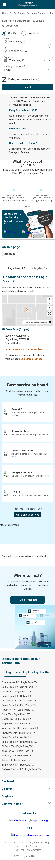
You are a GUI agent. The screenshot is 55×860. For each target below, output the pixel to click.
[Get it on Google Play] (19, 820)
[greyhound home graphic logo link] (27, 4)
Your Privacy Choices (30, 850)
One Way (13, 33)
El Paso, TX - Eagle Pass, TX (17, 746)
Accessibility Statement (28, 846)
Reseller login (10, 842)
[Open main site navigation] (4, 4)
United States (38, 13)
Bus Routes (19, 13)
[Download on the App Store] (39, 820)
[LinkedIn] (10, 835)
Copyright (46, 842)
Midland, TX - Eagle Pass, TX (17, 755)
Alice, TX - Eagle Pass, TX (16, 714)
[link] (27, 607)
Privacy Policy (32, 842)
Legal (21, 842)
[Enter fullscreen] (49, 313)
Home (5, 13)
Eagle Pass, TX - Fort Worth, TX (19, 705)
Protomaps (27, 322)
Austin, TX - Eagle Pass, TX (16, 691)
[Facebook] (7, 835)
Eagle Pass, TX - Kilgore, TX (17, 723)
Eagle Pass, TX (16, 268)
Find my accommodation (21, 79)
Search (27, 87)
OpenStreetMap (40, 322)
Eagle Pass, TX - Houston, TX (18, 764)
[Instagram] (8, 835)
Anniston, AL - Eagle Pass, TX (17, 751)
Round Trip (33, 33)
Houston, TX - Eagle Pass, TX (18, 709)
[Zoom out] (49, 303)
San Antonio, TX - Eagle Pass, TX (19, 682)
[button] (27, 41)
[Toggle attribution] (50, 322)
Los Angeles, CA (38, 268)
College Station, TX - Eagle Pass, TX (21, 769)
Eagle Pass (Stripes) (31, 358)
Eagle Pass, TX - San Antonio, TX (19, 686)
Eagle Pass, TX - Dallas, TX (16, 696)
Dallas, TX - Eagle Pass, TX (16, 719)
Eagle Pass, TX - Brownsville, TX (19, 741)
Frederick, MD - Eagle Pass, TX (18, 732)
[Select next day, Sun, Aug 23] (49, 60)
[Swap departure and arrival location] (48, 46)
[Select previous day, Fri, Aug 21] (45, 60)
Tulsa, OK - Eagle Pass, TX (16, 760)
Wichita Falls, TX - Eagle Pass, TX (20, 728)
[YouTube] (9, 835)
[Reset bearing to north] (49, 307)
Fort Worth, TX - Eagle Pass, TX (19, 700)
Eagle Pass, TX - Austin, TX (16, 737)
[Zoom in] (49, 299)
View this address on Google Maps (25, 349)
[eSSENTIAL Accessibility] (30, 835)
